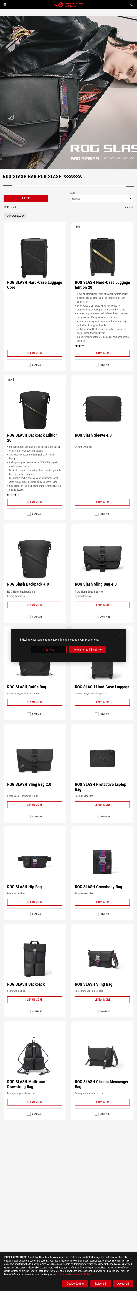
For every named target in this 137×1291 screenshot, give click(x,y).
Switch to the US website (87, 649)
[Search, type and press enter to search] (132, 4)
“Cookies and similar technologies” (74, 1274)
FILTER (26, 198)
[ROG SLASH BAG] (68, 92)
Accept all (123, 1283)
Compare (37, 365)
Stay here (48, 649)
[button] (5, 4)
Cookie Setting (75, 1283)
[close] (120, 634)
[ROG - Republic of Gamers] (68, 4)
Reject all (100, 1283)
